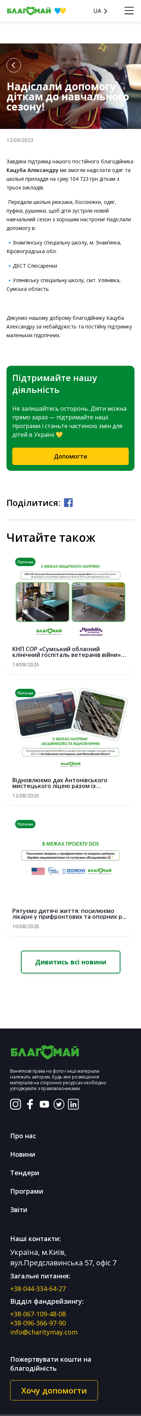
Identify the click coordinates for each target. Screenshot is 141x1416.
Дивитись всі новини (70, 962)
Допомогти (70, 456)
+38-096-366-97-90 (38, 1323)
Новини (22, 1154)
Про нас (23, 1135)
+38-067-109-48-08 (38, 1314)
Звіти (18, 1209)
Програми (26, 1191)
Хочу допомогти (54, 1390)
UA (97, 11)
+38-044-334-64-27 (38, 1288)
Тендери (24, 1172)
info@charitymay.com (44, 1332)
